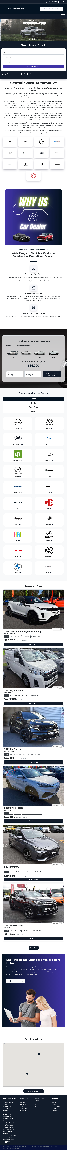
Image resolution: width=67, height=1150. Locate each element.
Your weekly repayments (14, 372)
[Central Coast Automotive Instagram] (61, 2)
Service (37, 1104)
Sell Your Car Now (15, 981)
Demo (32, 74)
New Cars (22, 1104)
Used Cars (22, 1106)
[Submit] (42, 9)
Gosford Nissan (8, 1125)
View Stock (33, 948)
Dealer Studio (15, 1148)
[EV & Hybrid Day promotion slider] (30, 39)
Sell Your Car (23, 1110)
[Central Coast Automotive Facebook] (59, 2)
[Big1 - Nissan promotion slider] (32, 39)
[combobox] (51, 9)
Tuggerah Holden (9, 1135)
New (19, 74)
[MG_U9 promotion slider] (37, 39)
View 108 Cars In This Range (52, 374)
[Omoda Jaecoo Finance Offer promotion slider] (34, 39)
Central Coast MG (9, 1123)
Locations (51, 1)
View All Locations (33, 1091)
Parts (36, 1106)
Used (25, 74)
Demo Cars (23, 1108)
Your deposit (29, 372)
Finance (22, 1102)
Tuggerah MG (8, 1137)
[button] (63, 16)
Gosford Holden (8, 1129)
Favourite (55, 629)
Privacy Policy (55, 1106)
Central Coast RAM (9, 1127)
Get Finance (33, 644)
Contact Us (54, 1104)
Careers (53, 1102)
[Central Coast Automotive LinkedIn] (64, 2)
